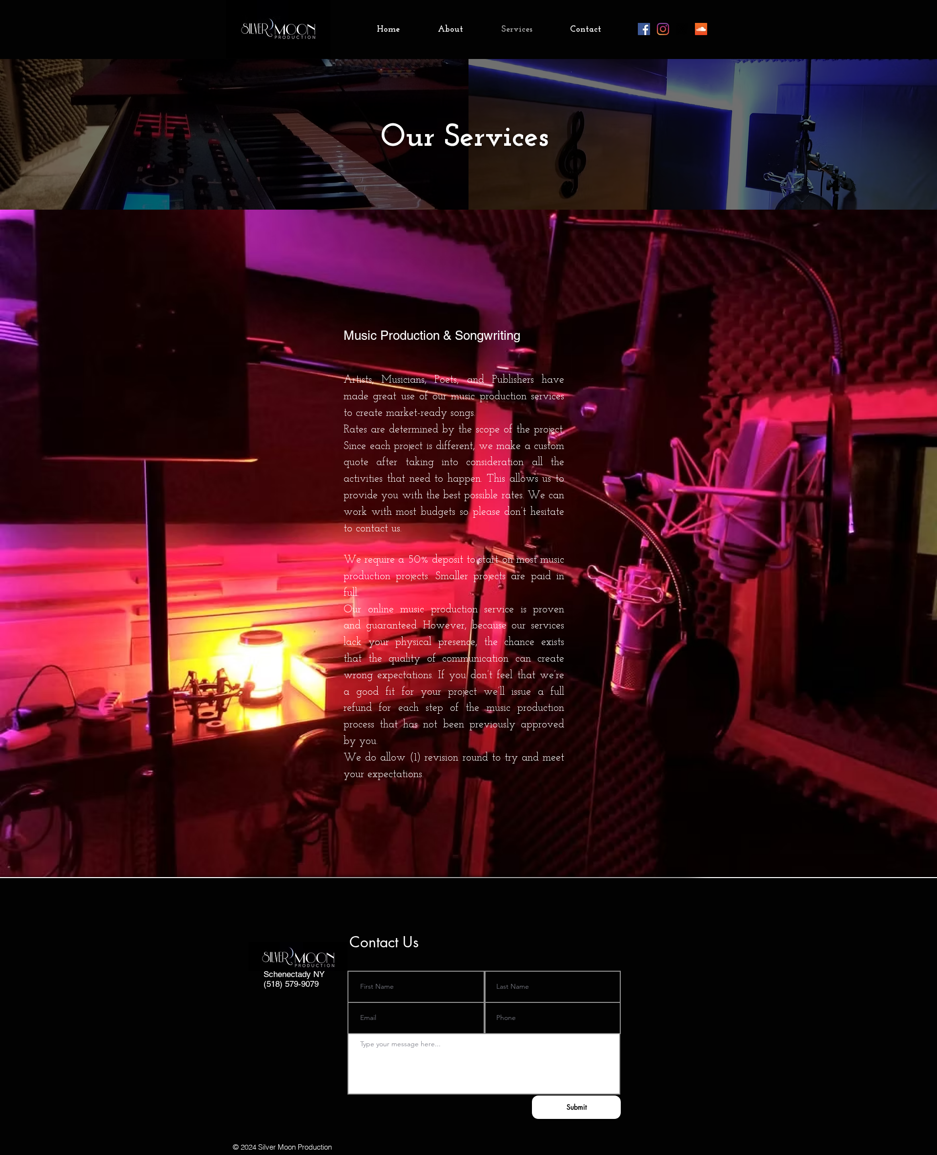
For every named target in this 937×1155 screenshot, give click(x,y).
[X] (682, 29)
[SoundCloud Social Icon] (701, 29)
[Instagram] (663, 29)
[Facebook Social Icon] (644, 29)
